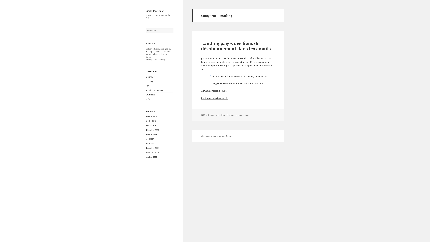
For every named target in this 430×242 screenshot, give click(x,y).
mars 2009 (150, 143)
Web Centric (155, 11)
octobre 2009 (151, 134)
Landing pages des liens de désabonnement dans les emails (236, 46)
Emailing (149, 81)
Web (148, 99)
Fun (147, 86)
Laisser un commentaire (239, 115)
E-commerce (151, 77)
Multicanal (150, 95)
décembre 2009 (152, 130)
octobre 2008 (151, 157)
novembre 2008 (152, 152)
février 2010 (151, 121)
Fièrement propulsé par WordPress (216, 136)
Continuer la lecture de (214, 97)
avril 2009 (150, 139)
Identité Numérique (154, 90)
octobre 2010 (151, 116)
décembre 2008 (152, 148)
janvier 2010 (151, 125)
